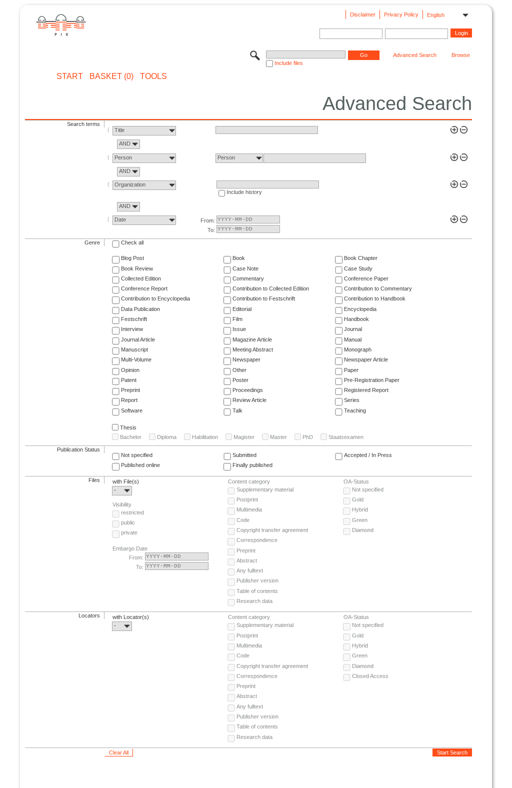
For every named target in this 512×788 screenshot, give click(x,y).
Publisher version (257, 581)
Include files (288, 63)
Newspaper (246, 359)
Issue (239, 329)
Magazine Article (252, 339)
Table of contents (257, 591)
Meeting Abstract (252, 349)
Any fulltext (249, 571)
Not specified (136, 455)
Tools (153, 76)
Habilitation (205, 437)
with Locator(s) (130, 617)
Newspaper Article (366, 359)
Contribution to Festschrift (263, 299)
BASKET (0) (112, 76)
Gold (358, 499)
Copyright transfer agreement (272, 530)
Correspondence (257, 540)
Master (278, 437)
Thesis (128, 427)
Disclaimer (363, 15)
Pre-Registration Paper (372, 380)
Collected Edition (141, 279)
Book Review (137, 269)
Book (238, 258)
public (128, 523)
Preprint (130, 390)
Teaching (355, 411)
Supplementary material (265, 489)
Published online (140, 465)
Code (243, 520)
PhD (307, 437)
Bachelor (131, 437)
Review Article (249, 400)
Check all (132, 243)
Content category (249, 481)
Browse (461, 55)
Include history (244, 192)
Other (239, 370)
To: (211, 230)
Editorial (242, 309)
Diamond (363, 530)
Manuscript (134, 349)
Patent (128, 380)
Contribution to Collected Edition (270, 289)
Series (352, 400)
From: (207, 221)
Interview (132, 329)
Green (360, 520)
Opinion (130, 370)
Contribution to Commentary (378, 289)
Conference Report (144, 289)
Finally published (252, 465)
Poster (240, 380)
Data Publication (140, 309)
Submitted (244, 455)
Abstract (246, 561)
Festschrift (134, 319)
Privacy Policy (401, 15)
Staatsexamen (346, 437)
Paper (351, 370)
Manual (353, 339)
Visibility (122, 505)
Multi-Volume (136, 359)
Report (129, 400)
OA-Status (356, 481)
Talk (237, 411)
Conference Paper (366, 279)
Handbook (356, 319)
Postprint (247, 499)
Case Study (358, 269)
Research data (254, 601)
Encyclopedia (360, 309)
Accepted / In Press (368, 455)
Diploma (166, 437)
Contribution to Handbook (375, 299)
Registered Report (366, 390)
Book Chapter (361, 258)
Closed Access (370, 676)
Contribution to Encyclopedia (155, 299)
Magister (244, 437)
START (69, 76)
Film (237, 319)
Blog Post (132, 258)
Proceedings (247, 390)
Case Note (245, 269)
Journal (353, 329)
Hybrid (360, 509)
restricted (132, 513)
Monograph (358, 349)
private (129, 533)
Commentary (248, 279)
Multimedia (249, 509)
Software (131, 411)
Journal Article (138, 339)
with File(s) (125, 481)
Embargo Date (130, 549)
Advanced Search (414, 55)
